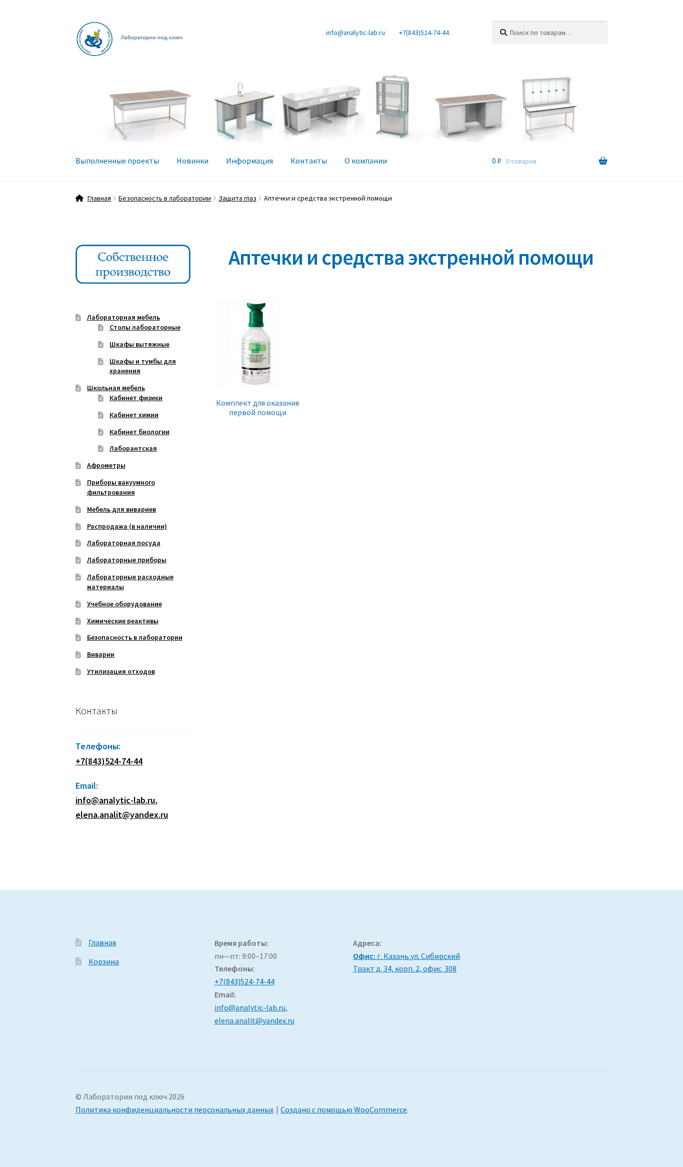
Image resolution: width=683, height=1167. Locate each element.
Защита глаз (237, 198)
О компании (365, 161)
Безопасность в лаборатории (164, 198)
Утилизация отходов (121, 671)
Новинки (192, 161)
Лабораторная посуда (123, 542)
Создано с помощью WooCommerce (343, 1109)
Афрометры (106, 465)
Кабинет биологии (140, 431)
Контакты (308, 161)
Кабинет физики (136, 397)
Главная (99, 198)
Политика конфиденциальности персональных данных (175, 1109)
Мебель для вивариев (121, 509)
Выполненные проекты (117, 161)
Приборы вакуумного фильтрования (121, 487)
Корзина (103, 961)
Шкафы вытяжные (140, 344)
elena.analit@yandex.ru (254, 1020)
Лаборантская (133, 448)
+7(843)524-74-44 (424, 32)
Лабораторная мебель (123, 317)
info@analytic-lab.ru (355, 32)
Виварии (100, 654)
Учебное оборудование (124, 603)
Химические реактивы (122, 620)
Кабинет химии (134, 414)
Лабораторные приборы (126, 559)
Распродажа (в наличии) (127, 526)
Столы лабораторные (145, 327)
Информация (249, 161)
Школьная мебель (116, 387)
